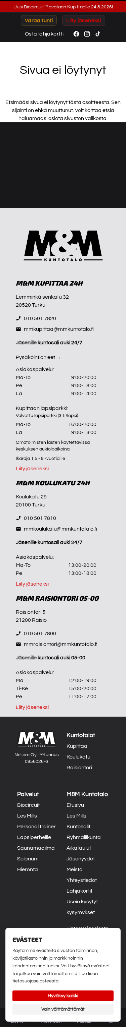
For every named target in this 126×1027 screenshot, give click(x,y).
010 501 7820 (40, 318)
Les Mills (27, 816)
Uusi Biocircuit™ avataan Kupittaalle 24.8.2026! (63, 7)
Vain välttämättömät (63, 1009)
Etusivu (75, 805)
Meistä (75, 869)
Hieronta (27, 869)
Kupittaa (77, 746)
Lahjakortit (79, 891)
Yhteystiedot (82, 880)
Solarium (28, 858)
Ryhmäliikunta (84, 837)
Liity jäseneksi (83, 20)
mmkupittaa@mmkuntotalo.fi (59, 329)
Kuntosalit (78, 826)
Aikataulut (79, 848)
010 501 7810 (40, 518)
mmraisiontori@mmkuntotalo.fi (60, 644)
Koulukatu (78, 757)
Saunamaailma (36, 848)
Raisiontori (79, 767)
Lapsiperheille (34, 837)
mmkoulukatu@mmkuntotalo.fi (60, 529)
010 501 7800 (40, 633)
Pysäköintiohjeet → (38, 357)
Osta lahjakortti (44, 34)
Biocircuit (28, 805)
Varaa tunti (39, 20)
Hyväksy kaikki (63, 995)
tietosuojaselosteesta (35, 981)
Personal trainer (36, 826)
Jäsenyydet (81, 858)
